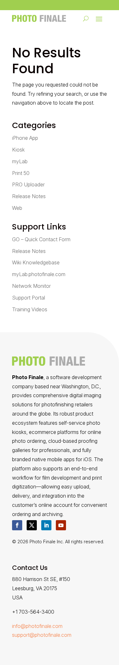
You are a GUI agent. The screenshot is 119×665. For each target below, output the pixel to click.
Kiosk (18, 149)
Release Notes (29, 196)
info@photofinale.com (37, 626)
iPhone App (25, 138)
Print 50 (21, 173)
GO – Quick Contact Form (41, 239)
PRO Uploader (28, 184)
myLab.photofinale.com (38, 274)
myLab (20, 161)
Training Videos (29, 309)
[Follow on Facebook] (17, 525)
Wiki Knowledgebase (36, 262)
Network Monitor (31, 286)
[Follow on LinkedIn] (46, 525)
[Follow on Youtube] (61, 525)
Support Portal (28, 297)
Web (17, 208)
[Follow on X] (32, 525)
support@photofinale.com (41, 635)
